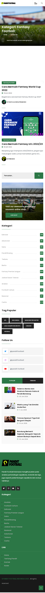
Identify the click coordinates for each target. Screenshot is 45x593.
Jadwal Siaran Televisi (10, 278)
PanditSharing (7, 253)
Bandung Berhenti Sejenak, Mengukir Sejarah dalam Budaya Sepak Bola (28, 434)
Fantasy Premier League (11, 271)
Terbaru (5, 259)
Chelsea (28, 326)
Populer (12, 381)
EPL (5, 320)
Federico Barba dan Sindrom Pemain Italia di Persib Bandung (28, 391)
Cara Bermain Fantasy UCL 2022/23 (22, 144)
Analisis (5, 284)
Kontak (7, 562)
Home (5, 35)
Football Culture (8, 290)
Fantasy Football (8, 83)
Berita (4, 265)
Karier (6, 566)
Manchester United (32, 320)
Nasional (5, 296)
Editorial (5, 235)
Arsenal (7, 331)
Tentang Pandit (10, 559)
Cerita (4, 302)
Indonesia (15, 320)
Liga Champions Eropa (12, 326)
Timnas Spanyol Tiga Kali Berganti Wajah (28, 419)
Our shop (13, 215)
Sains (4, 247)
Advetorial (6, 241)
